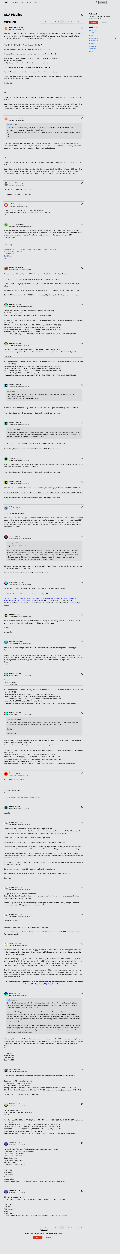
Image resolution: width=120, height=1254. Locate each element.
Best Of (90, 51)
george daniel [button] (12, 183)
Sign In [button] (38, 1237)
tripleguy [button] (11, 1142)
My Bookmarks (102, 38)
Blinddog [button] (11, 507)
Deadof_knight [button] (13, 582)
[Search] (96, 2)
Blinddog (10, 543)
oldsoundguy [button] (12, 614)
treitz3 (9, 1000)
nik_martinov (11, 429)
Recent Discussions (94, 33)
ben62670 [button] (12, 641)
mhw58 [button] (11, 993)
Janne (9, 391)
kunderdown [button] (12, 204)
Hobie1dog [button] (12, 384)
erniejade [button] (11, 822)
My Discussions (93, 40)
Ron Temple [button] (12, 224)
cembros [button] (11, 806)
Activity (90, 35)
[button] (82, 15)
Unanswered (102, 48)
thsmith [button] (11, 1069)
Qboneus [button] (11, 773)
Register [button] (49, 1237)
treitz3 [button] (11, 943)
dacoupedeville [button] (13, 267)
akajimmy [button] (11, 536)
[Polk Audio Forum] (6, 2)
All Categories (92, 30)
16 (78, 22)
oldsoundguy (11, 719)
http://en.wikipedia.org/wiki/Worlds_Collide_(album (22, 797)
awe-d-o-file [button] (12, 27)
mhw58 (9, 125)
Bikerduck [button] (12, 304)
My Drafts (102, 43)
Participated (92, 46)
